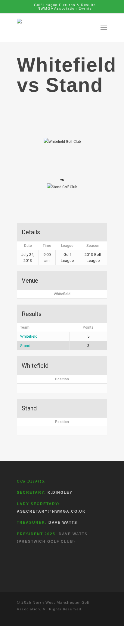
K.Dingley (60, 492)
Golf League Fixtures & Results (65, 5)
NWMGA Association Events (65, 8)
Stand (25, 345)
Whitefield (29, 336)
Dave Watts (62, 522)
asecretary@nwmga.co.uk (51, 511)
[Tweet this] (23, 107)
